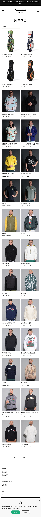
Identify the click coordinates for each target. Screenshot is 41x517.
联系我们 (4, 468)
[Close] (39, 501)
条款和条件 (5, 475)
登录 (3, 491)
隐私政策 (4, 472)
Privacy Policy (18, 508)
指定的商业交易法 (7, 481)
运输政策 (4, 485)
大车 (3, 494)
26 (24, 457)
